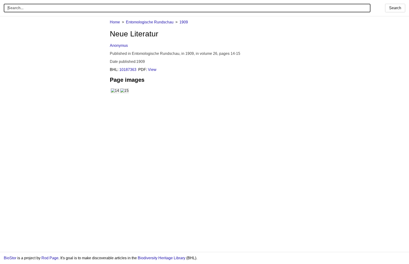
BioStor (10, 258)
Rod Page (49, 258)
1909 (183, 22)
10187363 (127, 70)
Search (395, 8)
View (152, 70)
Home (115, 22)
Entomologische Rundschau (149, 22)
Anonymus (119, 45)
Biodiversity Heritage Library (161, 258)
